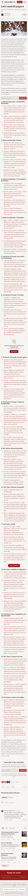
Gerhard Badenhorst (9, 810)
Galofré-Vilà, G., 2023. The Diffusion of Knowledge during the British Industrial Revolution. (14, 202)
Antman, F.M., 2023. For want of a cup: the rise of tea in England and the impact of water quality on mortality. (15, 556)
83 (19, 314)
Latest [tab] (6, 828)
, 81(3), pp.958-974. (12, 457)
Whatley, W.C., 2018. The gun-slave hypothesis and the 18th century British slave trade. (14, 145)
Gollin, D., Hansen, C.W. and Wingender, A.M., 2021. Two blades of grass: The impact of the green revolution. (14, 262)
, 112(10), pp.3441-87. (14, 306)
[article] (14, 835)
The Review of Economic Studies (13, 691)
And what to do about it (7, 836)
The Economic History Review (16, 236)
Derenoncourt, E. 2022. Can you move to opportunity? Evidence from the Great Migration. (14, 595)
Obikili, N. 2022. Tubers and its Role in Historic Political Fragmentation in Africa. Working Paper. (15, 135)
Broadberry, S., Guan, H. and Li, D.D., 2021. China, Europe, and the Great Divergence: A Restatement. (15, 453)
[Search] (25, 828)
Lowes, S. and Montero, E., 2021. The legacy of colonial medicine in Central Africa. (14, 539)
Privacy (14, 884)
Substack (7, 893)
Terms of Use (21, 773)
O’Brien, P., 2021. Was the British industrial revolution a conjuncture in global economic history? (14, 210)
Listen (24, 14)
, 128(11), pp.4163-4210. (20, 275)
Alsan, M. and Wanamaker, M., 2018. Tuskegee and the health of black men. (14, 619)
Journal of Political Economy (17, 196)
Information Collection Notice (15, 775)
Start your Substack (10, 889)
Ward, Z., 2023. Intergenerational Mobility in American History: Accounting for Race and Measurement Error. (15, 574)
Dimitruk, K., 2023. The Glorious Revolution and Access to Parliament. (14, 311)
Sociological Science (14, 588)
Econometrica (17, 706)
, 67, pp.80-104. (11, 149)
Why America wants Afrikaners (7, 854)
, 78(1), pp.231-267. (12, 424)
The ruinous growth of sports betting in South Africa (10, 833)
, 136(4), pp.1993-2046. (15, 714)
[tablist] (7, 797)
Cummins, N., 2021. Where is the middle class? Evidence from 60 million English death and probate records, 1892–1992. (14, 474)
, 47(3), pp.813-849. (19, 521)
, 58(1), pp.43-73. (22, 673)
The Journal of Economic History (15, 313)
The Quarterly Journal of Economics (13, 366)
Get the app (14, 351)
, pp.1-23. (9, 214)
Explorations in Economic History (12, 433)
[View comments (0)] (8, 850)
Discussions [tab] (12, 828)
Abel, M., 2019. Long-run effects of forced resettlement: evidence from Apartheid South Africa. (15, 649)
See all (4, 865)
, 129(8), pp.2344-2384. (19, 266)
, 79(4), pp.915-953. (12, 653)
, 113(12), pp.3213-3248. (19, 578)
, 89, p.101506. (11, 167)
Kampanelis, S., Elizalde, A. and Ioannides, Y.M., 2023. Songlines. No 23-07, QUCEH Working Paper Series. (15, 251)
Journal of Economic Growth (11, 735)
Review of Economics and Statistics (13, 559)
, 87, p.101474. (18, 469)
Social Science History (15, 204)
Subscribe (19, 2)
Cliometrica (22, 498)
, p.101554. (10, 378)
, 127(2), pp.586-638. (18, 534)
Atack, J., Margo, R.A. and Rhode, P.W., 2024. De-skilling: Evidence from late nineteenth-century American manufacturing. (14, 373)
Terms (18, 884)
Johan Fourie (7, 13)
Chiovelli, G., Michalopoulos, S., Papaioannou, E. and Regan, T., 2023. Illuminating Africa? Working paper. (13, 482)
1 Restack (17, 782)
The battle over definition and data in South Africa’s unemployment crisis (10, 845)
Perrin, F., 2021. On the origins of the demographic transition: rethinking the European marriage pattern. (14, 496)
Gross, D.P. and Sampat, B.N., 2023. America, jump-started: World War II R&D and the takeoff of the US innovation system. (15, 287)
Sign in (25, 2)
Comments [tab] (4, 797)
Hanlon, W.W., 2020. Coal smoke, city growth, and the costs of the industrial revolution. (14, 547)
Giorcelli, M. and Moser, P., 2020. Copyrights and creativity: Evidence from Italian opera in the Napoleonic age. (15, 271)
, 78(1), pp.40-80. (18, 247)
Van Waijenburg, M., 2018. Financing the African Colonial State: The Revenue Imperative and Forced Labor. (15, 243)
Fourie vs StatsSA (6, 843)
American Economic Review (15, 290)
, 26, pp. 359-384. (12, 131)
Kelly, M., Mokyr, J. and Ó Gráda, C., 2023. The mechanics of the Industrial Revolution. (15, 194)
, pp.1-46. (20, 477)
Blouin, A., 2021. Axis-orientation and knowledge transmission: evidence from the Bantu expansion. (14, 127)
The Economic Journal (15, 443)
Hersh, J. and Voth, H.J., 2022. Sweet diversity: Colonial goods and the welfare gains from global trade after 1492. (14, 429)
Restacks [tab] (11, 797)
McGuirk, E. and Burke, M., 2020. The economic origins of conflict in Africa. (14, 677)
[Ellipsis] (26, 811)
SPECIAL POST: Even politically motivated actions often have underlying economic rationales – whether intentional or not (9, 857)
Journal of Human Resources (11, 673)
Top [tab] (3, 828)
